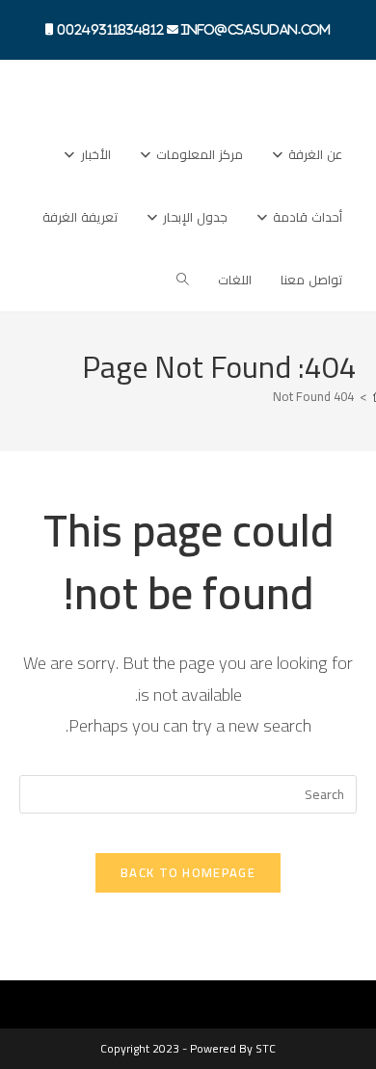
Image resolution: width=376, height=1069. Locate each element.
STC (265, 1048)
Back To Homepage (188, 872)
